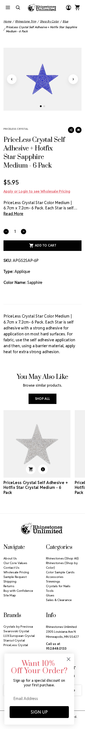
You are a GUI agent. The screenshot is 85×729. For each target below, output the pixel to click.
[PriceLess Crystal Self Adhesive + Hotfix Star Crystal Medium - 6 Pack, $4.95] (36, 444)
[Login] (68, 7)
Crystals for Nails (58, 586)
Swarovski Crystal (16, 631)
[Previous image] (12, 79)
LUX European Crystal (19, 636)
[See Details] (43, 469)
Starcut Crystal (14, 640)
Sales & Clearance (59, 600)
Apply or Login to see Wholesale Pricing (36, 191)
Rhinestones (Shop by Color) (62, 565)
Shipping (9, 581)
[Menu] (7, 7)
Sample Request (15, 577)
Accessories (54, 577)
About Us (10, 558)
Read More (13, 213)
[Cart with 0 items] (77, 7)
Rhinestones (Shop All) (62, 558)
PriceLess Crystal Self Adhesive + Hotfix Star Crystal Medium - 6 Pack (35, 487)
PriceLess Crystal (15, 128)
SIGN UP (39, 712)
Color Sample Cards (60, 572)
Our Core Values (15, 563)
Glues (50, 595)
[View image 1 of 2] (41, 106)
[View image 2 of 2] (44, 106)
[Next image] (73, 79)
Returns (8, 586)
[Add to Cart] (31, 469)
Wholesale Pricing (16, 572)
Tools (50, 591)
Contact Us (11, 568)
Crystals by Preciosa (18, 627)
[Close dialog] (68, 659)
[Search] (18, 7)
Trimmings (53, 581)
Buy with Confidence (18, 591)
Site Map (9, 595)
